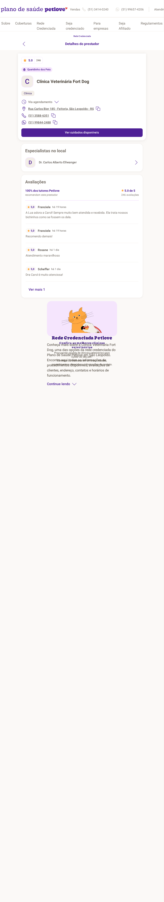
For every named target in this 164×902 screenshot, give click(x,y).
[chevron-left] (23, 43)
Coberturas (23, 23)
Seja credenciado (75, 25)
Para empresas (101, 25)
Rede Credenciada (46, 25)
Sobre (5, 23)
